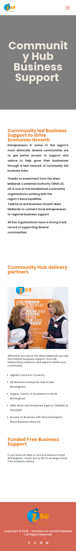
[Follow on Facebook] (29, 543)
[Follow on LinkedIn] (47, 543)
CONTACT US (38, 483)
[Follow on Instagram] (41, 543)
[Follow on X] (35, 543)
